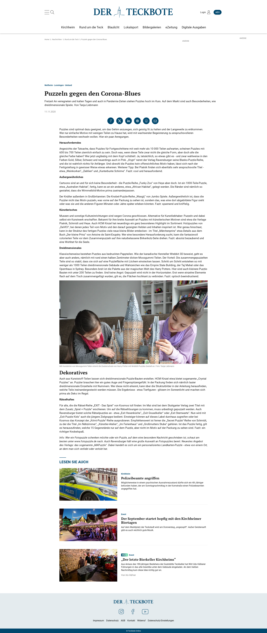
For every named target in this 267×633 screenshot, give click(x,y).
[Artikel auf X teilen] (119, 120)
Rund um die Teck (72, 39)
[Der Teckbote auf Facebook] (133, 611)
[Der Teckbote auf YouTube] (145, 611)
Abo (217, 12)
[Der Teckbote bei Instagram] (121, 611)
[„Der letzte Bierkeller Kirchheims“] (88, 565)
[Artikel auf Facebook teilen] (110, 120)
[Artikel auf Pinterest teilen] (137, 120)
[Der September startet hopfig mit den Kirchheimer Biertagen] (88, 524)
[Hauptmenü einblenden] (47, 12)
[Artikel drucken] (146, 120)
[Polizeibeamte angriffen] (88, 484)
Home (46, 39)
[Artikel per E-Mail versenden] (155, 120)
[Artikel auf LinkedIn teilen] (128, 120)
